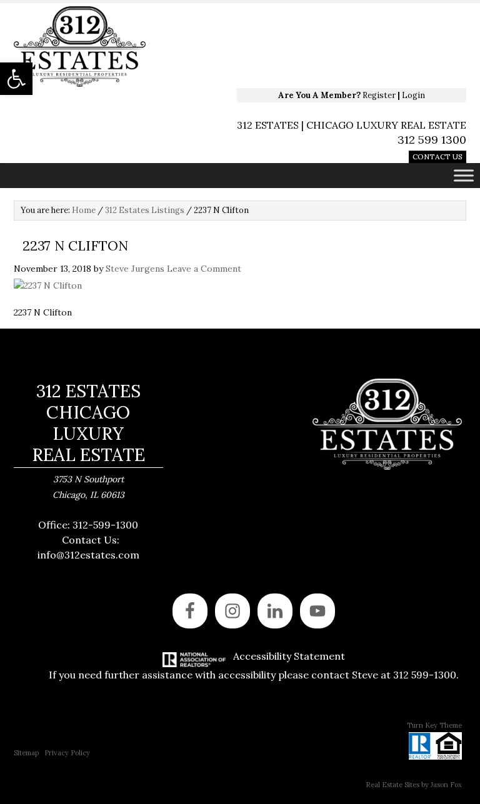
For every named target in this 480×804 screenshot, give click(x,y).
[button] (16, 78)
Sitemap (26, 752)
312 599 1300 (432, 139)
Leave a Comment (204, 268)
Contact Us (437, 156)
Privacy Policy (67, 752)
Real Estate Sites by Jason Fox (414, 784)
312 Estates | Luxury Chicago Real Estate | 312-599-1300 (192, 46)
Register (379, 95)
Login (413, 95)
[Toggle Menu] (464, 175)
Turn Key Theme (434, 725)
